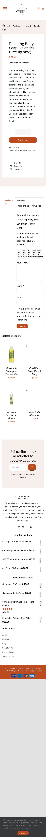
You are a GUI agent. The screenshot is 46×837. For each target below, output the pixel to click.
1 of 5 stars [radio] (19, 253)
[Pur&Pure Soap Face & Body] (35, 347)
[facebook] (15, 527)
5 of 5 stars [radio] (40, 253)
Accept (23, 833)
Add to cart (23, 140)
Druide (20, 150)
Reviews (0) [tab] (9, 202)
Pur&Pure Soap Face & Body (34, 371)
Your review (23, 263)
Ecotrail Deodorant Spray (11, 415)
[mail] (27, 527)
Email (20, 297)
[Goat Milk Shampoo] (35, 391)
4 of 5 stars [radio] (35, 253)
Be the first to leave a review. (19, 63)
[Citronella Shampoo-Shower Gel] (11, 347)
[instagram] (19, 527)
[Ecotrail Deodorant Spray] (11, 391)
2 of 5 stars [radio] (24, 253)
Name (20, 286)
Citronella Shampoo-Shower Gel (11, 371)
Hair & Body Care (29, 150)
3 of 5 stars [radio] (29, 253)
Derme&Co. (38, 671)
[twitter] (23, 527)
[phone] (31, 527)
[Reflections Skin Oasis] (21, 4)
